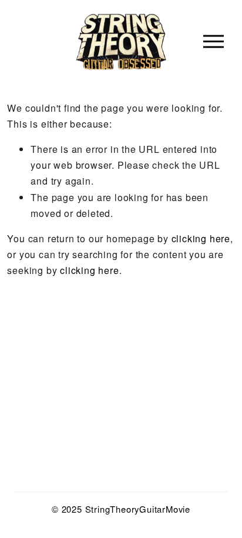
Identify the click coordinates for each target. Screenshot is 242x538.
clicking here (201, 238)
